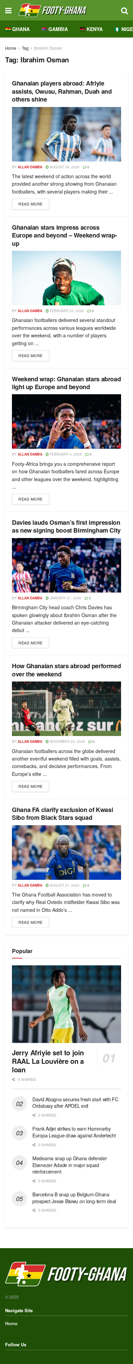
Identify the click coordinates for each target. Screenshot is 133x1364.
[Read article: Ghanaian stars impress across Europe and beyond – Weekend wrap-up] (66, 278)
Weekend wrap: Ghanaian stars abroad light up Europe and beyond (66, 382)
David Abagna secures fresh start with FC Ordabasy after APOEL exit (75, 1102)
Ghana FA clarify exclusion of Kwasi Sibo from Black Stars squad (62, 813)
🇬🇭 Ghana (17, 29)
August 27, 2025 (64, 885)
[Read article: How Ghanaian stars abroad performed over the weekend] (66, 708)
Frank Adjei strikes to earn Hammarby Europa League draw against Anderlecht (74, 1132)
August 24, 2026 (64, 167)
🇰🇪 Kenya (91, 29)
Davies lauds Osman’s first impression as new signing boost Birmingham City (66, 526)
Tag (25, 48)
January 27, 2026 (65, 598)
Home (10, 48)
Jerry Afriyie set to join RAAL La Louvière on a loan (48, 1060)
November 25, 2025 (67, 741)
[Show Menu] (8, 10)
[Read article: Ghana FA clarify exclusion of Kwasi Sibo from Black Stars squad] (66, 852)
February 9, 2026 (65, 454)
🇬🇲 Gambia (54, 29)
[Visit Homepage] (66, 10)
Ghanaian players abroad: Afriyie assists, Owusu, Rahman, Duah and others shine (62, 91)
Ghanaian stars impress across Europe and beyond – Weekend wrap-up (64, 235)
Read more (33, 202)
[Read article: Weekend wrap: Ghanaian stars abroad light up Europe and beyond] (66, 421)
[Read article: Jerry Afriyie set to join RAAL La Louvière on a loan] (66, 1004)
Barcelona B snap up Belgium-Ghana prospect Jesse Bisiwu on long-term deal (74, 1198)
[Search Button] (124, 10)
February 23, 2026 (66, 310)
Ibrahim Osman (48, 48)
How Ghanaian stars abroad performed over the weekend (66, 669)
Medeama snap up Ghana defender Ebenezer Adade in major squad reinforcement (69, 1165)
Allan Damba (30, 167)
